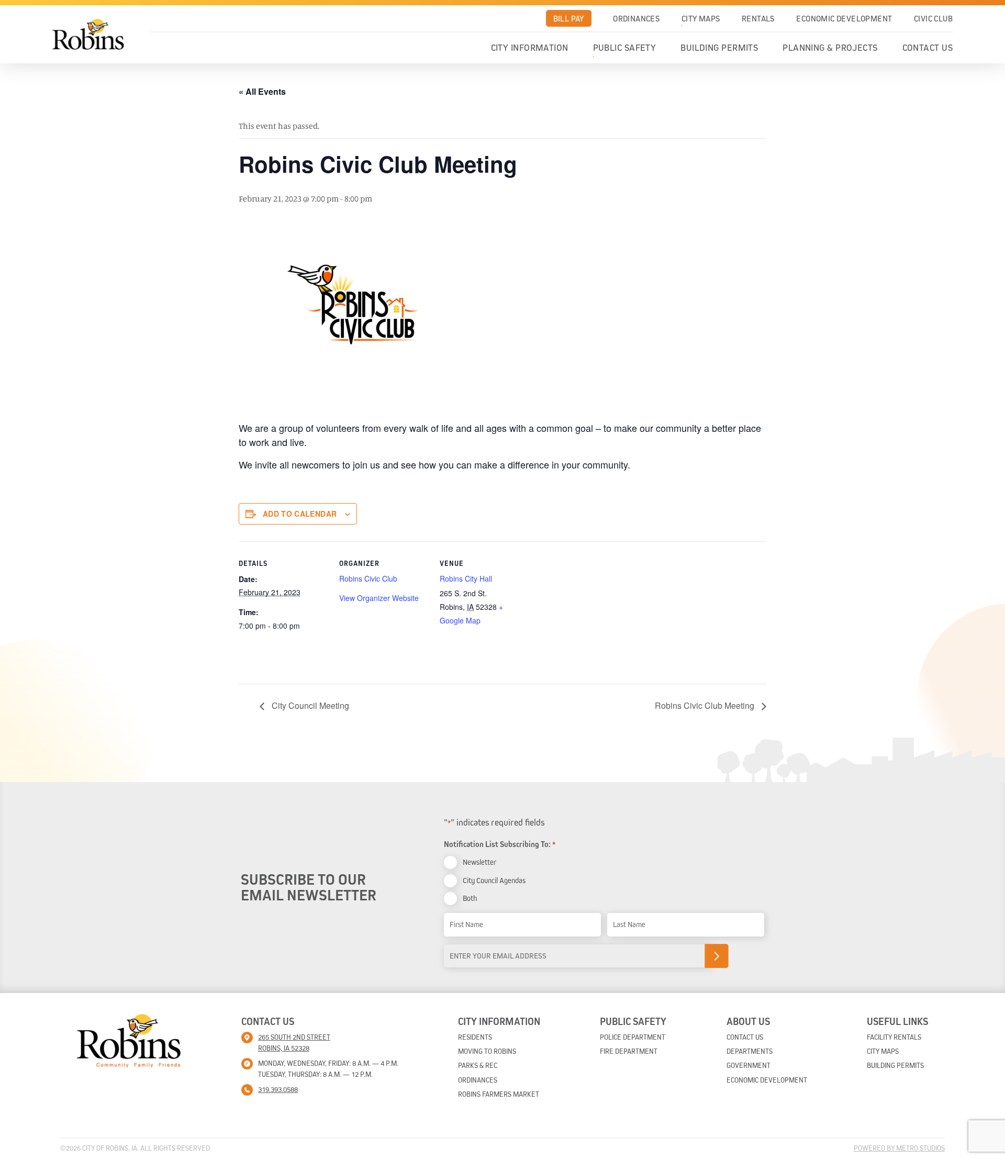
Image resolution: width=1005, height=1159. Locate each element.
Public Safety (624, 47)
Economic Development (844, 18)
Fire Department (628, 1051)
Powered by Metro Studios (899, 1148)
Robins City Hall (466, 578)
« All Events (262, 91)
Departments (750, 1051)
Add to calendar (300, 513)
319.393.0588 (278, 1089)
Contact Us (927, 47)
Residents (475, 1037)
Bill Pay (568, 18)
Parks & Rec (477, 1065)
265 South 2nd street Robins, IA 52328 (294, 1042)
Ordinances (636, 18)
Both (470, 898)
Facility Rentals (894, 1037)
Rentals (758, 18)
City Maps (701, 18)
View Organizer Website (379, 598)
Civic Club (933, 18)
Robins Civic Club (368, 578)
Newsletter (479, 861)
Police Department (632, 1037)
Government (748, 1065)
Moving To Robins (487, 1051)
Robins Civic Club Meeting (705, 705)
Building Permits (719, 47)
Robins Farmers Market (498, 1094)
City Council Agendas (494, 880)
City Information (529, 47)
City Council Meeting (309, 705)
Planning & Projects (830, 47)
